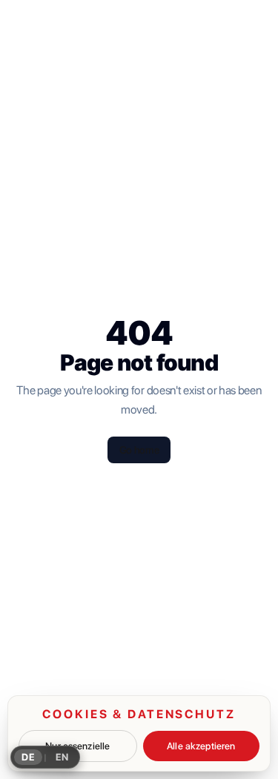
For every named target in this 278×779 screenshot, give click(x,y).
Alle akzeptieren (201, 746)
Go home (139, 450)
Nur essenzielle (77, 746)
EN (62, 757)
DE (28, 757)
